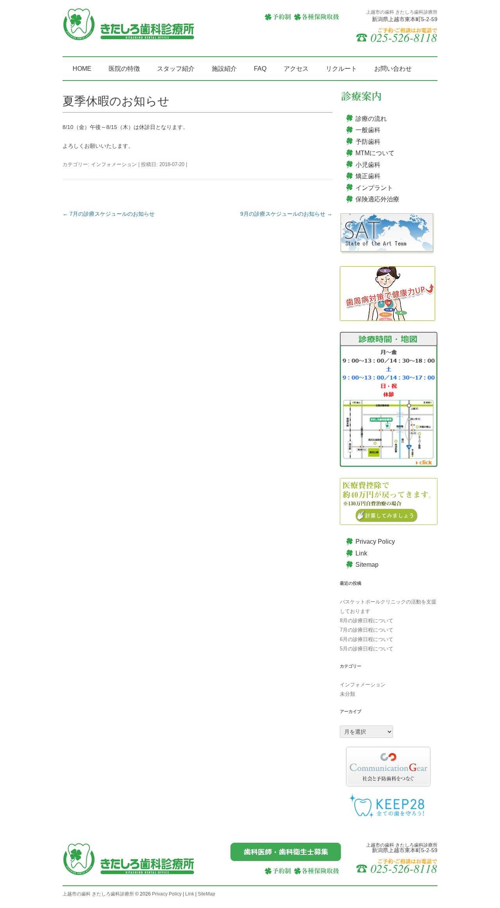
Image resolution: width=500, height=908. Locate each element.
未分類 (347, 694)
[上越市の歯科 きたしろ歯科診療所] (128, 27)
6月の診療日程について (366, 639)
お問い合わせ (393, 68)
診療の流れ (371, 118)
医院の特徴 (124, 68)
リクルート (341, 68)
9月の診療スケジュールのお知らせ (286, 214)
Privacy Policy (375, 541)
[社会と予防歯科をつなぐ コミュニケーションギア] (389, 766)
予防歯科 (367, 141)
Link (361, 553)
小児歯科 (367, 164)
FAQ (260, 68)
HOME (82, 68)
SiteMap (206, 894)
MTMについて (375, 153)
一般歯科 (367, 130)
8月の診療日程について (366, 620)
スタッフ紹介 (176, 68)
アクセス (296, 68)
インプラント (374, 187)
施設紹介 (224, 68)
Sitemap (367, 564)
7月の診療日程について (366, 630)
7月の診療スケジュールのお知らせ (108, 214)
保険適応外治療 (377, 199)
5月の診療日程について (366, 649)
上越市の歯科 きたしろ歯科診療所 (98, 894)
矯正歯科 (367, 176)
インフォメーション (114, 164)
